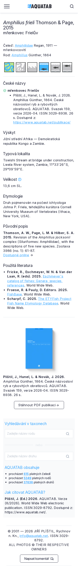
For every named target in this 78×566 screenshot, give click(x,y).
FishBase (14, 294)
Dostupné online (16, 255)
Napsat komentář (37, 559)
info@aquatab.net (34, 536)
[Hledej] (67, 433)
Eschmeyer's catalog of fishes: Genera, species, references (35, 280)
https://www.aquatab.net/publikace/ (42, 122)
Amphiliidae (24, 45)
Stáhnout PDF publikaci (37, 405)
